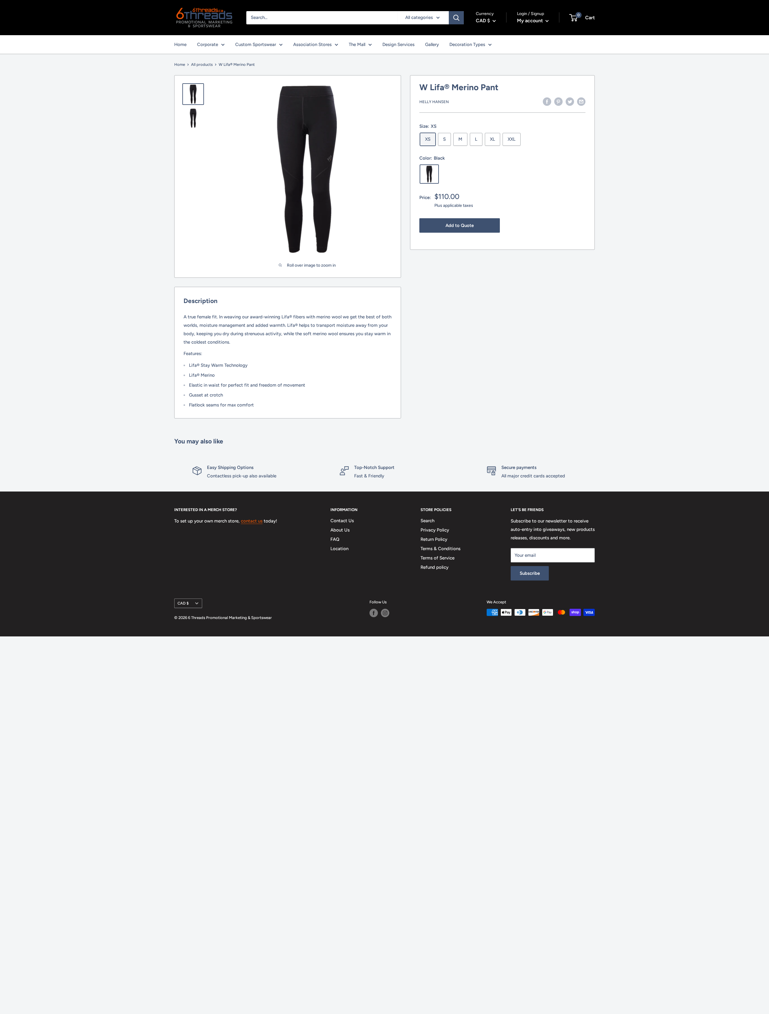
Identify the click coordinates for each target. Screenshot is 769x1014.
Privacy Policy (435, 530)
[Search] (456, 17)
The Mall (357, 44)
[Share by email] (581, 101)
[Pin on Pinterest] (558, 101)
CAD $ (183, 603)
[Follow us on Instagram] (385, 613)
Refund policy (434, 567)
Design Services (398, 44)
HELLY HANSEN (434, 102)
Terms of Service (437, 558)
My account (530, 20)
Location (339, 548)
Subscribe (530, 573)
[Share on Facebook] (547, 101)
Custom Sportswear (255, 44)
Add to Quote (459, 225)
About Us (340, 530)
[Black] (429, 174)
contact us (252, 521)
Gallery (432, 44)
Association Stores (312, 44)
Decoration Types (467, 44)
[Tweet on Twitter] (570, 101)
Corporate (207, 44)
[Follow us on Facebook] (373, 613)
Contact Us (342, 520)
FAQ (334, 539)
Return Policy (434, 539)
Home (180, 44)
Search (427, 520)
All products (202, 64)
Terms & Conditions (440, 548)
